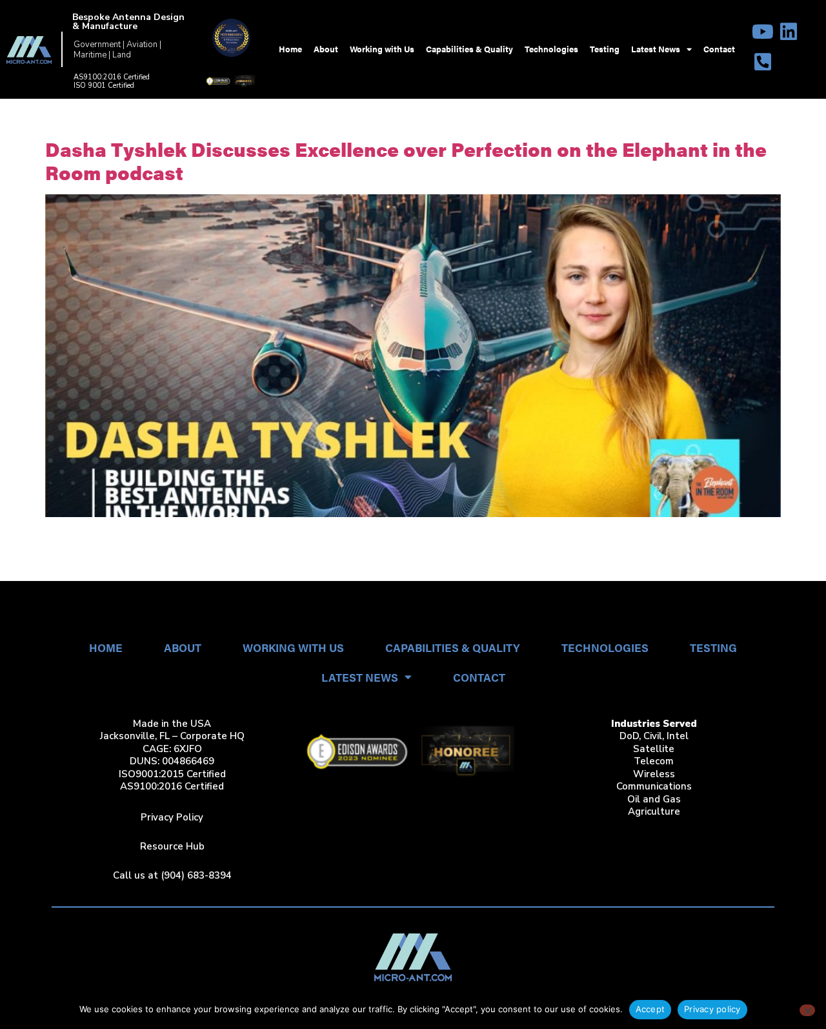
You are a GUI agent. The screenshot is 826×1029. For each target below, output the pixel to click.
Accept (650, 1009)
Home (290, 49)
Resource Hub (172, 846)
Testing (605, 49)
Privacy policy (712, 1009)
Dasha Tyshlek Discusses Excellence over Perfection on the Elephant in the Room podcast (406, 160)
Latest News (655, 49)
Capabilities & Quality (469, 49)
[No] (807, 1010)
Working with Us (382, 49)
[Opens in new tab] (762, 31)
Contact (719, 49)
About (326, 49)
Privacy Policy (172, 817)
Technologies (551, 49)
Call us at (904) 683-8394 (172, 875)
